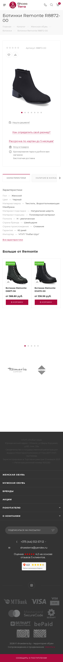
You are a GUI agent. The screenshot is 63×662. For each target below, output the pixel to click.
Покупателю (12, 507)
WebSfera (49, 647)
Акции (7, 499)
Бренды (8, 491)
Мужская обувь (14, 483)
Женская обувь (14, 474)
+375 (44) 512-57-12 (32, 542)
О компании (12, 516)
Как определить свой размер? (31, 132)
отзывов (26, 557)
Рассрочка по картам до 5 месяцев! (31, 141)
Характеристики (16, 178)
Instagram (31, 585)
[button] (21, 112)
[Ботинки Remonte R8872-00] (31, 85)
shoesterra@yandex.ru (33, 547)
